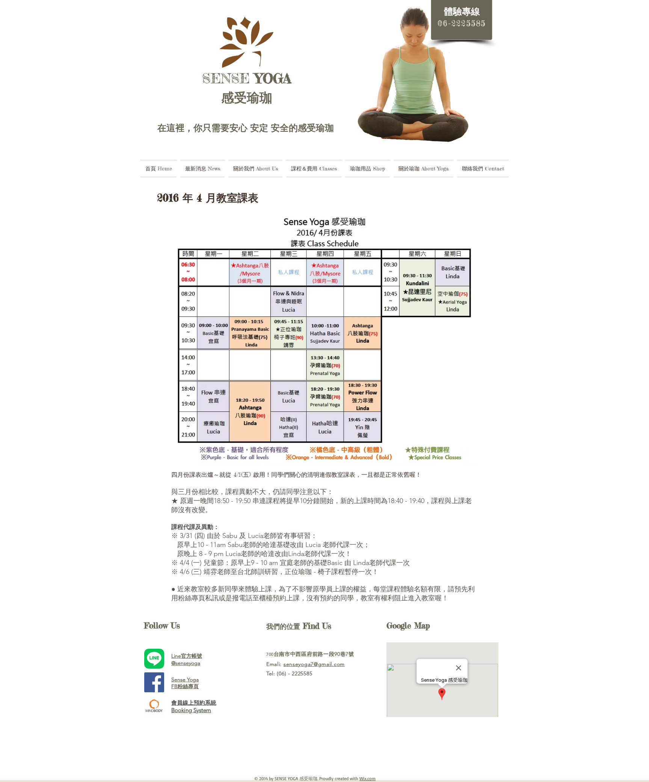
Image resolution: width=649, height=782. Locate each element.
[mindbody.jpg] (154, 706)
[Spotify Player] (313, 748)
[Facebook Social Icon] (154, 682)
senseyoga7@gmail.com (314, 664)
